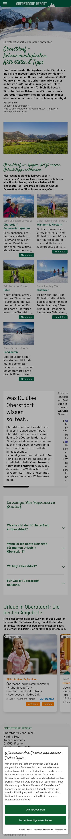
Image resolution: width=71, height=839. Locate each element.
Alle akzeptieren (35, 809)
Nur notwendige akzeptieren (35, 820)
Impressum (60, 829)
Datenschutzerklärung (43, 829)
